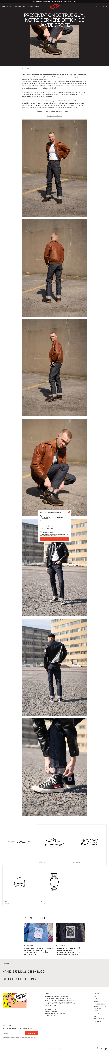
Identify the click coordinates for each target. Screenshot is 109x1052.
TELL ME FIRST (55, 539)
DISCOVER (30, 6)
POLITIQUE (97, 1011)
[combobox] (43, 528)
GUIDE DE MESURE (99, 1004)
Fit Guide (96, 1001)
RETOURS (97, 1013)
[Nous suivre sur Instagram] (97, 1048)
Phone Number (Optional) (46, 526)
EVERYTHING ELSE (19, 6)
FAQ (95, 1016)
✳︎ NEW (37, 6)
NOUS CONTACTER (99, 1018)
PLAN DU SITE (98, 1021)
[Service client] (106, 1049)
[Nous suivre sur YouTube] (101, 1048)
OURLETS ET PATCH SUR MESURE (100, 1007)
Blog (95, 996)
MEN (3, 6)
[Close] (69, 512)
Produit (40, 861)
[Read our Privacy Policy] (68, 535)
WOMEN (9, 6)
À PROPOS (97, 994)
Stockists (96, 999)
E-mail (41, 521)
